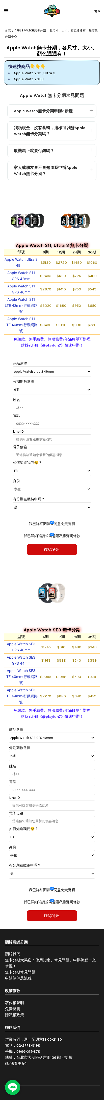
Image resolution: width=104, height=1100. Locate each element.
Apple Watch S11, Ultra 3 (34, 73)
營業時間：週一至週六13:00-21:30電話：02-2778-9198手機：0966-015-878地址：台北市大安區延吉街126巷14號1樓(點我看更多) (38, 1051)
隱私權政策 (14, 1015)
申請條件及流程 (18, 978)
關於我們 (12, 954)
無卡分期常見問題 (20, 972)
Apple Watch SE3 (29, 79)
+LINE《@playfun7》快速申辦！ (56, 345)
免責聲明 (12, 1009)
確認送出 (52, 549)
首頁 (8, 30)
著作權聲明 (14, 1003)
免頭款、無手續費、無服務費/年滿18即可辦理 (52, 339)
